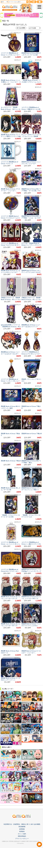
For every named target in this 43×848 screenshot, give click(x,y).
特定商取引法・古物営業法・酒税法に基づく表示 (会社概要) (22, 824)
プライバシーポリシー (22, 838)
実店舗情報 (22, 826)
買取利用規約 (22, 836)
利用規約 (22, 831)
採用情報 (22, 829)
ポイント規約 (22, 834)
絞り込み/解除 (21, 28)
